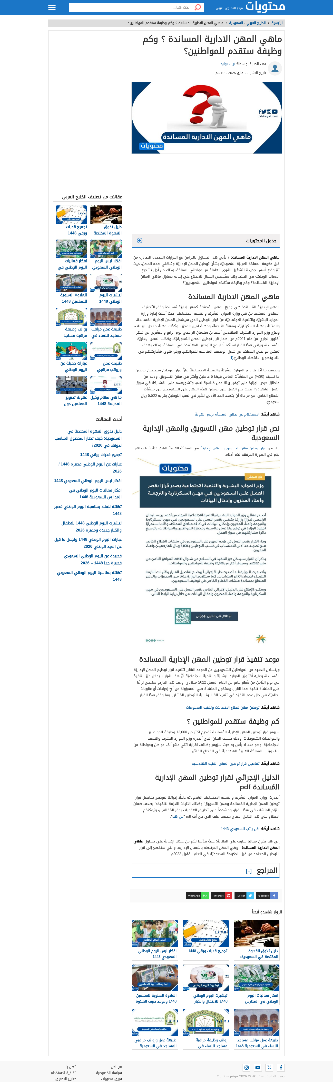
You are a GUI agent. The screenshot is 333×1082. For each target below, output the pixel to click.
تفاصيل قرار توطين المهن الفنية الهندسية (226, 763)
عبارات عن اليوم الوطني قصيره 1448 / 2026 (90, 468)
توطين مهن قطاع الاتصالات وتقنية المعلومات (223, 707)
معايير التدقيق (66, 1079)
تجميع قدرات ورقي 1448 (101, 454)
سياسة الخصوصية (109, 1073)
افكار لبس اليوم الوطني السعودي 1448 (88, 480)
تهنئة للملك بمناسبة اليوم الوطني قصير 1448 (88, 510)
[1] (231, 357)
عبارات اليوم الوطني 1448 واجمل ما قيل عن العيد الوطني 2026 (88, 543)
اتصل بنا (71, 1067)
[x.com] (269, 1068)
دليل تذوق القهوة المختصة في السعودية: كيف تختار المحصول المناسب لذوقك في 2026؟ (88, 438)
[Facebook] (281, 1068)
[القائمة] (52, 7)
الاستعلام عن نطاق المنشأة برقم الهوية (227, 414)
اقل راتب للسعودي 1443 (241, 828)
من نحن (116, 1067)
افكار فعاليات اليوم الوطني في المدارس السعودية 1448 (95, 494)
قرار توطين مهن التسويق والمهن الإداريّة (234, 448)
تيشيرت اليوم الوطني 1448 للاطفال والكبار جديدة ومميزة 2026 (91, 527)
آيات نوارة (228, 64)
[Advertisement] (206, 195)
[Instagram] (246, 1068)
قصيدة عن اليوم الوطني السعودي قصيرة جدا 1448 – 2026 (93, 560)
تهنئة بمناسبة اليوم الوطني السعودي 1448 (89, 576)
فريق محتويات (111, 1079)
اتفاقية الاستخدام (64, 1073)
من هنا (178, 816)
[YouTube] (258, 1068)
